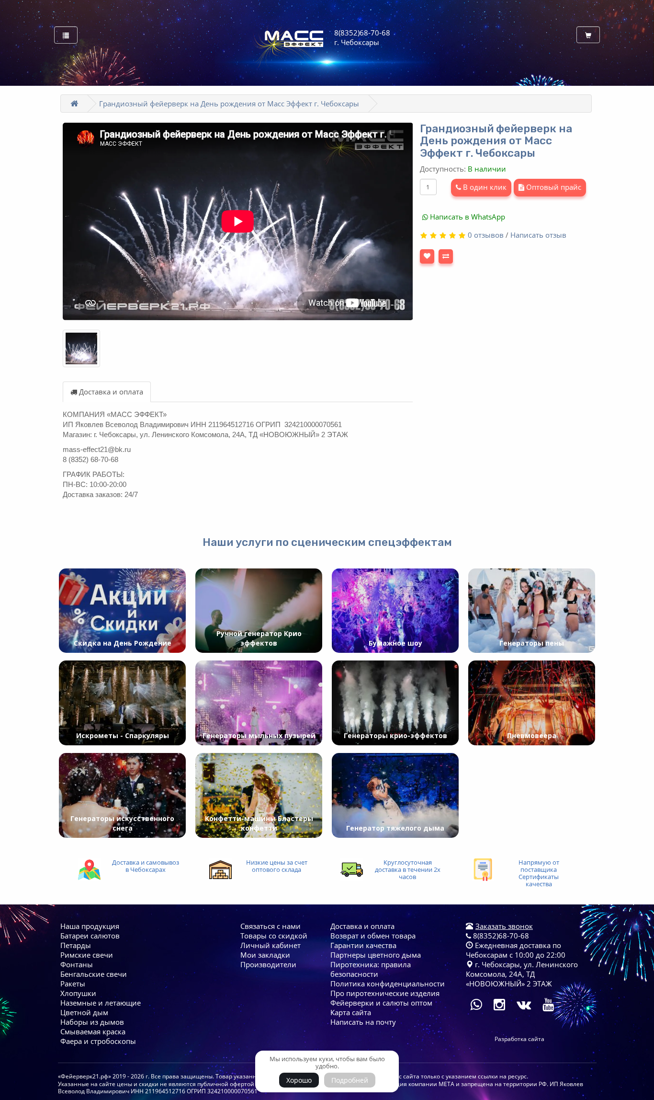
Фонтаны (76, 964)
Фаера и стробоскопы (98, 1041)
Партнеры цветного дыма (375, 955)
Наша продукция (89, 926)
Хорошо (299, 1080)
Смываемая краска (92, 1031)
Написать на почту (363, 1022)
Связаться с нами (270, 926)
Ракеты (72, 983)
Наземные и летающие (100, 1002)
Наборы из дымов (92, 1022)
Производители (268, 964)
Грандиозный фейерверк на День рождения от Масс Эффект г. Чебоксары (229, 103)
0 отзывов (486, 235)
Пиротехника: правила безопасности (370, 969)
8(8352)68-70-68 (500, 935)
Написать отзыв (538, 235)
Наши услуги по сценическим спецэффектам (327, 542)
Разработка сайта (519, 1039)
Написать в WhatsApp (466, 216)
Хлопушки (78, 993)
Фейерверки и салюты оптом (381, 1002)
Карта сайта (350, 1012)
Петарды (75, 945)
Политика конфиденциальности (387, 983)
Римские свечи (86, 955)
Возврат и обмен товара (373, 935)
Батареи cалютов (90, 935)
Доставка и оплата (110, 391)
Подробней (349, 1080)
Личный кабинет (270, 945)
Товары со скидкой (273, 935)
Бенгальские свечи (93, 974)
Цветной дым (84, 1012)
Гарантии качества (363, 945)
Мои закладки (265, 955)
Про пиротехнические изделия (385, 993)
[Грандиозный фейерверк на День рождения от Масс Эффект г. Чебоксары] (81, 348)
